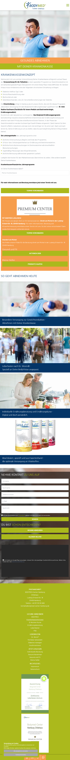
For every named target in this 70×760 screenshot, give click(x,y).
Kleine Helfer (35, 660)
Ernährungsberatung (35, 625)
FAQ (35, 631)
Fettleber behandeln (35, 640)
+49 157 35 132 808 (38, 603)
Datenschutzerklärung (18, 561)
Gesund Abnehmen (35, 654)
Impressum (35, 666)
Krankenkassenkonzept (35, 620)
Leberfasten (35, 628)
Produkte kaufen (35, 264)
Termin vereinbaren (35, 191)
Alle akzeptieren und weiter (21, 751)
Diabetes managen (35, 642)
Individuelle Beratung (35, 652)
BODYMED (35, 617)
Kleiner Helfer (35, 537)
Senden (35, 519)
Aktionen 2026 (35, 253)
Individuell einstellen (21, 754)
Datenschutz (21, 515)
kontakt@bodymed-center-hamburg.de (35, 606)
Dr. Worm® (35, 637)
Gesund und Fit (35, 657)
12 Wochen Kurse (35, 622)
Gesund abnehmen (35, 530)
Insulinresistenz (35, 645)
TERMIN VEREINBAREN (35, 233)
